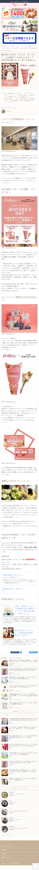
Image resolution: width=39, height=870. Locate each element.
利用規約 (4, 853)
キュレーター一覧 (6, 835)
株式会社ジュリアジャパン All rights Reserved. (10, 863)
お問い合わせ (5, 857)
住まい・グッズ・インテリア (19, 46)
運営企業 (4, 850)
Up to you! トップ (5, 46)
